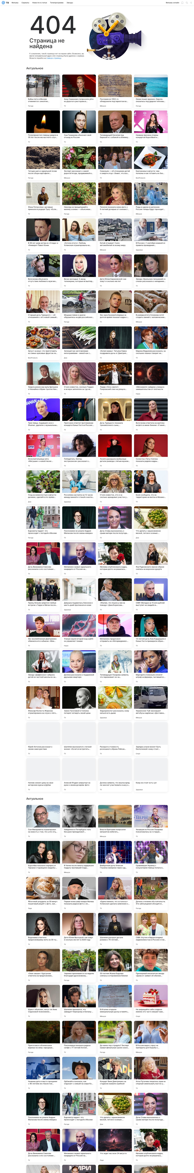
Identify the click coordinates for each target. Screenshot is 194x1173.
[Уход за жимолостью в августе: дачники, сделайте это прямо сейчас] (43, 487)
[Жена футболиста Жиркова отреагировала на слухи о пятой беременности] (43, 703)
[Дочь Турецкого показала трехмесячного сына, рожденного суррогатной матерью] (115, 415)
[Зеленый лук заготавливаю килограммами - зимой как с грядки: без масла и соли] (79, 343)
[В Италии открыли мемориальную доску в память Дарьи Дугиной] (115, 1074)
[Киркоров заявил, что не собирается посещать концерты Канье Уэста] (115, 847)
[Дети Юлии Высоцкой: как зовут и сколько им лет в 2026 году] (79, 1002)
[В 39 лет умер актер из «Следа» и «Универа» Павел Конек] (43, 235)
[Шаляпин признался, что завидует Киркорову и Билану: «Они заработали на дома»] (79, 1074)
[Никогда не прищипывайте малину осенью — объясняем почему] (79, 199)
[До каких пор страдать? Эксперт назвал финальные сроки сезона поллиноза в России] (115, 1110)
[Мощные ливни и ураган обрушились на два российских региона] (79, 307)
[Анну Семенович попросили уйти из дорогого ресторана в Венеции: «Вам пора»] (79, 91)
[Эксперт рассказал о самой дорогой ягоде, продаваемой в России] (79, 163)
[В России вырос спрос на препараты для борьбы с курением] (151, 1110)
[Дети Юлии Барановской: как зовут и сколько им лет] (115, 271)
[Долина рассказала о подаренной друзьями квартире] (79, 667)
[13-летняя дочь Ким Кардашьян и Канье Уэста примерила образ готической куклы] (151, 631)
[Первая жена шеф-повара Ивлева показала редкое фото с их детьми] (79, 966)
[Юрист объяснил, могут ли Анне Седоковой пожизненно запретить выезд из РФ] (43, 1074)
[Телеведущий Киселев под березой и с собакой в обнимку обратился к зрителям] (115, 127)
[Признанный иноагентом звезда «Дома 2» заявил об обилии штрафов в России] (151, 1038)
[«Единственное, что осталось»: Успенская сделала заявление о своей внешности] (115, 966)
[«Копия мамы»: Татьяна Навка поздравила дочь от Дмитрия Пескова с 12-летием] (115, 343)
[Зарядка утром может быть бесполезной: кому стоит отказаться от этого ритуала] (151, 739)
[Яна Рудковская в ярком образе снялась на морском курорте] (151, 559)
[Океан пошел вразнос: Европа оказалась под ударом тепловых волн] (151, 91)
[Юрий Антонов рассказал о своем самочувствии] (43, 739)
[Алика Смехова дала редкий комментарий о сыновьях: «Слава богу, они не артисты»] (151, 811)
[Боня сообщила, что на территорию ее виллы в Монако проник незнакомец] (151, 487)
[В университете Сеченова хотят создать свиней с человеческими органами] (151, 307)
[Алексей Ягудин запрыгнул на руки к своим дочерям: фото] (79, 775)
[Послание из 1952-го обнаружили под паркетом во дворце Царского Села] (115, 91)
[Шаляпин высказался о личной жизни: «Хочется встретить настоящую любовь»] (79, 739)
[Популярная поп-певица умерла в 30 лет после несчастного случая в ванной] (43, 127)
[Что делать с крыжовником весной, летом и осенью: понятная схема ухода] (151, 523)
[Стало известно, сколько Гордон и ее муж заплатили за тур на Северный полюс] (79, 379)
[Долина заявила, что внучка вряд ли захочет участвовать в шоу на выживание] (115, 775)
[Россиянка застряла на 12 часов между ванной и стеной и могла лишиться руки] (79, 487)
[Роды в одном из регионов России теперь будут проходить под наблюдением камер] (151, 199)
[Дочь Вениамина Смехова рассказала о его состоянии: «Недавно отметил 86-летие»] (43, 559)
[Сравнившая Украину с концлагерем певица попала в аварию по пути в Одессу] (151, 930)
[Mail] (3, 2)
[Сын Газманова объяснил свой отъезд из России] (79, 127)
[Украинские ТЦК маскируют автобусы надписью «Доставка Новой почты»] (151, 703)
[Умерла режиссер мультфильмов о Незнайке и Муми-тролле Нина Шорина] (43, 379)
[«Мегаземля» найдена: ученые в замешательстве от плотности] (151, 379)
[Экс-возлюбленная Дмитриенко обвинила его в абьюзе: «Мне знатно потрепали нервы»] (43, 631)
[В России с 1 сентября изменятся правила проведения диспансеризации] (151, 235)
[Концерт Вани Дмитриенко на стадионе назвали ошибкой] (115, 1146)
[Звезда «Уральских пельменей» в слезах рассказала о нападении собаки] (151, 271)
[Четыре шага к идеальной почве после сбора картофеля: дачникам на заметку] (43, 163)
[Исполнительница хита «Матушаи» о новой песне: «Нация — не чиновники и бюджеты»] (43, 451)
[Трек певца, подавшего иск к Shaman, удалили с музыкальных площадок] (43, 415)
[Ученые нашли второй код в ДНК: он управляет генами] (79, 631)
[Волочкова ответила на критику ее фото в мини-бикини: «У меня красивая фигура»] (151, 415)
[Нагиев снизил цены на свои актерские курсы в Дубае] (43, 775)
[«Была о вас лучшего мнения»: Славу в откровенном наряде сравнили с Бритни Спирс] (43, 847)
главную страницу (53, 58)
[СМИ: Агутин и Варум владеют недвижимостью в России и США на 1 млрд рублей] (151, 1002)
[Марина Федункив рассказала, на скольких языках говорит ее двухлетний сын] (151, 343)
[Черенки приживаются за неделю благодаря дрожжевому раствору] (79, 1038)
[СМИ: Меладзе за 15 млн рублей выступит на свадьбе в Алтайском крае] (151, 595)
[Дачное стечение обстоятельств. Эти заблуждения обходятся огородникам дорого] (151, 966)
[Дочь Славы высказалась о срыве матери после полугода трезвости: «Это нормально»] (115, 523)
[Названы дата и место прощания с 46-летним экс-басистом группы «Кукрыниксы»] (43, 1146)
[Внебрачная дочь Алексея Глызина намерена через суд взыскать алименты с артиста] (115, 930)
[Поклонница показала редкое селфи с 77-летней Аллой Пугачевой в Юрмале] (79, 1110)
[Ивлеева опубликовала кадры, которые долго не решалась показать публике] (115, 559)
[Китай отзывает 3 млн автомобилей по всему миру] (115, 235)
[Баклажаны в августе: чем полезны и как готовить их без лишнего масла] (151, 163)
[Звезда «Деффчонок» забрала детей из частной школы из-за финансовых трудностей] (43, 667)
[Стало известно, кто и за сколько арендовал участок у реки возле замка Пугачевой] (115, 487)
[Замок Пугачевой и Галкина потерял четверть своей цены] (79, 703)
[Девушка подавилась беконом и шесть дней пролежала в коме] (79, 595)
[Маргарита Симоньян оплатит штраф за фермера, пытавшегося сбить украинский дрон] (151, 667)
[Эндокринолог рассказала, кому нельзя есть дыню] (115, 703)
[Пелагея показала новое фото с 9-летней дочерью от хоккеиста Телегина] (115, 199)
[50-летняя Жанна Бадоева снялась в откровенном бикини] (115, 1038)
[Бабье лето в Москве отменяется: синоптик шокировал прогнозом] (43, 91)
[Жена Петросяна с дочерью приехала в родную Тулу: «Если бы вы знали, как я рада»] (43, 199)
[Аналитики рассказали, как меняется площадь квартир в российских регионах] (79, 847)
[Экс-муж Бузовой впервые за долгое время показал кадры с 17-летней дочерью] (115, 307)
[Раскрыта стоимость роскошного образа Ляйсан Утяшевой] (115, 739)
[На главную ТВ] (7, 2)
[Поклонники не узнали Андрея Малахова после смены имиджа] (79, 523)
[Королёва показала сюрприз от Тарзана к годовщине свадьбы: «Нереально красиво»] (43, 930)
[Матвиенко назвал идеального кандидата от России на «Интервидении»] (79, 559)
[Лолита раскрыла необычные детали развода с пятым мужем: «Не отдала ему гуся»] (115, 451)
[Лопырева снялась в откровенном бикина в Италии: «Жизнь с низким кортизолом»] (151, 847)
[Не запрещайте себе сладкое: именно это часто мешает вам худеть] (151, 1074)
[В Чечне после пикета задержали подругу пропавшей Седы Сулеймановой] (79, 930)
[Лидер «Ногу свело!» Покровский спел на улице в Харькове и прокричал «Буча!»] (115, 379)
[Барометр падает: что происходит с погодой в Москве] (43, 523)
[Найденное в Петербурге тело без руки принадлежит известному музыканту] (79, 894)
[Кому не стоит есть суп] (151, 775)
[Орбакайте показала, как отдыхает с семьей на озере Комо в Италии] (79, 1146)
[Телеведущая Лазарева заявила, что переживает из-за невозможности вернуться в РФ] (115, 667)
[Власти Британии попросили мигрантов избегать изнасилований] (115, 894)
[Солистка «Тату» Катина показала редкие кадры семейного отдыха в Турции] (151, 451)
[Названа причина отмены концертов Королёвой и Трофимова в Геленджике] (151, 127)
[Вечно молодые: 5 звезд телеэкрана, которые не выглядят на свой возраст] (79, 271)
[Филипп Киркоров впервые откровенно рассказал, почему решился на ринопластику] (43, 811)
